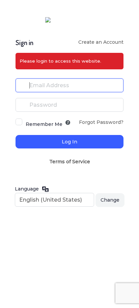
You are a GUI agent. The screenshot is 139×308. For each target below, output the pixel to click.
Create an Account (100, 42)
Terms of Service (69, 162)
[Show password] (116, 104)
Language (27, 189)
